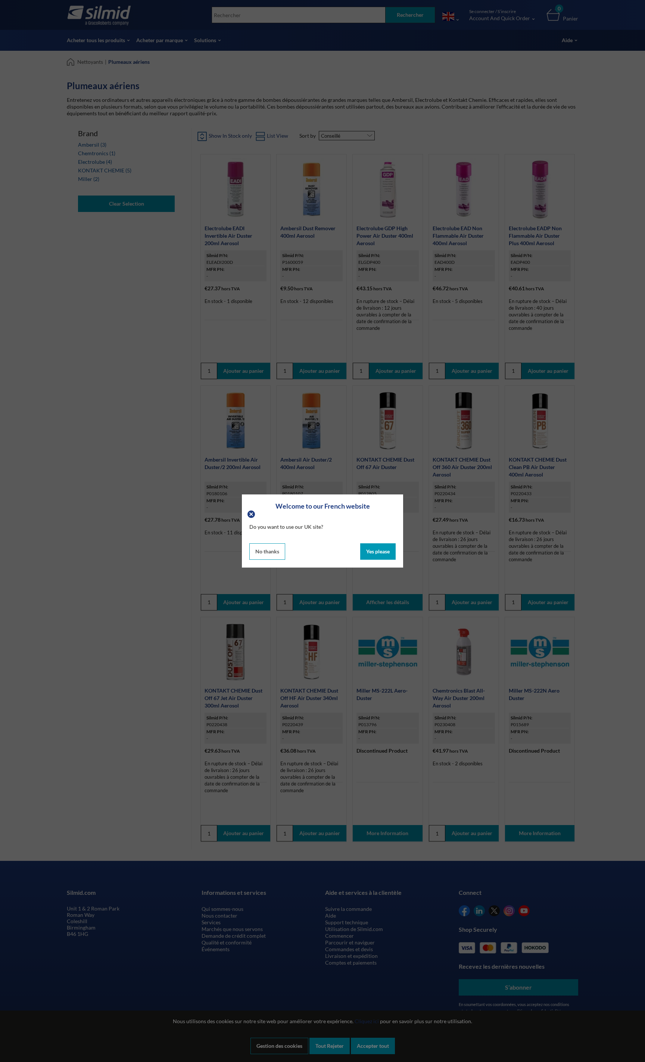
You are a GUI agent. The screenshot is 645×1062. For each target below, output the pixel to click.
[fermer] (252, 513)
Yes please (378, 551)
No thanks (267, 551)
